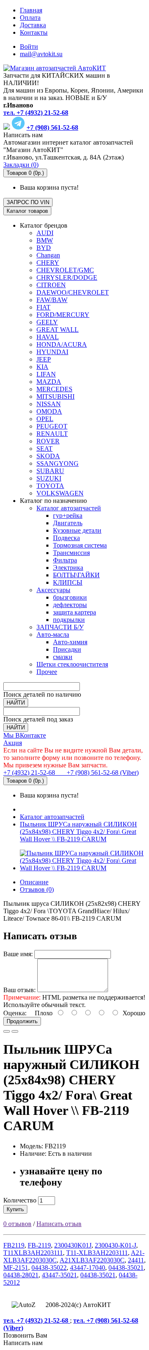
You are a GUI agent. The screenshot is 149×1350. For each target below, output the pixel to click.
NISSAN (48, 403)
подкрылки (69, 619)
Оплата (30, 17)
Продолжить (22, 1021)
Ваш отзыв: (19, 989)
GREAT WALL (57, 329)
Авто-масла (52, 634)
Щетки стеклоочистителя (72, 664)
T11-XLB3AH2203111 (97, 1252)
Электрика (68, 567)
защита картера (74, 612)
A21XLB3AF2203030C (92, 1260)
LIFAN (46, 374)
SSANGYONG (57, 463)
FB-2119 (39, 1245)
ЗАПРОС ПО (28, 202)
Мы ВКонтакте (24, 735)
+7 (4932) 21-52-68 (30, 772)
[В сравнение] (15, 1031)
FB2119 (13, 1245)
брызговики (70, 597)
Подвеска (66, 537)
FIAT (43, 307)
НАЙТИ (16, 703)
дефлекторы (70, 604)
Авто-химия (70, 641)
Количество (19, 1200)
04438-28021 (20, 1275)
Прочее (46, 671)
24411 (136, 1260)
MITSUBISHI (55, 396)
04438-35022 (49, 1267)
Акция (12, 742)
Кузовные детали (77, 530)
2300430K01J (72, 1245)
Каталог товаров (27, 211)
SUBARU (50, 470)
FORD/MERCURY (62, 314)
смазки (62, 656)
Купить (15, 1209)
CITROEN (51, 284)
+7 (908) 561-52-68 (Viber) (98, 772)
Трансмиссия (71, 552)
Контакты (34, 32)
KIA (42, 366)
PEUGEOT (51, 426)
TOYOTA (50, 485)
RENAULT (52, 433)
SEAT (44, 448)
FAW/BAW (51, 299)
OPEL (44, 418)
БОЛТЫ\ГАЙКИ (76, 575)
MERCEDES (54, 389)
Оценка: (14, 1013)
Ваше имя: (18, 953)
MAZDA (48, 381)
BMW (44, 240)
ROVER (48, 441)
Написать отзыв (59, 1223)
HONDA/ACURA (61, 344)
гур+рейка (67, 515)
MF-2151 (15, 1267)
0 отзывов (17, 1223)
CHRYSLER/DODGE (66, 277)
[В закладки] (6, 1031)
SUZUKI (48, 478)
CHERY (47, 262)
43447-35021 (59, 1275)
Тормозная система (80, 545)
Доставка (33, 25)
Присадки (67, 649)
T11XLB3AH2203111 (33, 1252)
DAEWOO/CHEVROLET (72, 292)
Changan (48, 255)
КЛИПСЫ (67, 582)
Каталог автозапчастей (68, 508)
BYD (43, 247)
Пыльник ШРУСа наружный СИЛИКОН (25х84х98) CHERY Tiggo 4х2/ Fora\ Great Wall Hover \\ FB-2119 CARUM (78, 832)
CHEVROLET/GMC (65, 270)
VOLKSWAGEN (60, 493)
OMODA (49, 411)
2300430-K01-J (115, 1245)
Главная (31, 10)
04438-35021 (126, 1267)
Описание (34, 882)
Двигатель (67, 522)
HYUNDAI (52, 351)
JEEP (43, 359)
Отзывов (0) (37, 889)
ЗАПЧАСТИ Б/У (60, 627)
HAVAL (47, 336)
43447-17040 (87, 1267)
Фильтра (65, 560)
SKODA (48, 456)
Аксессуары (53, 589)
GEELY (47, 322)
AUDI (44, 232)
